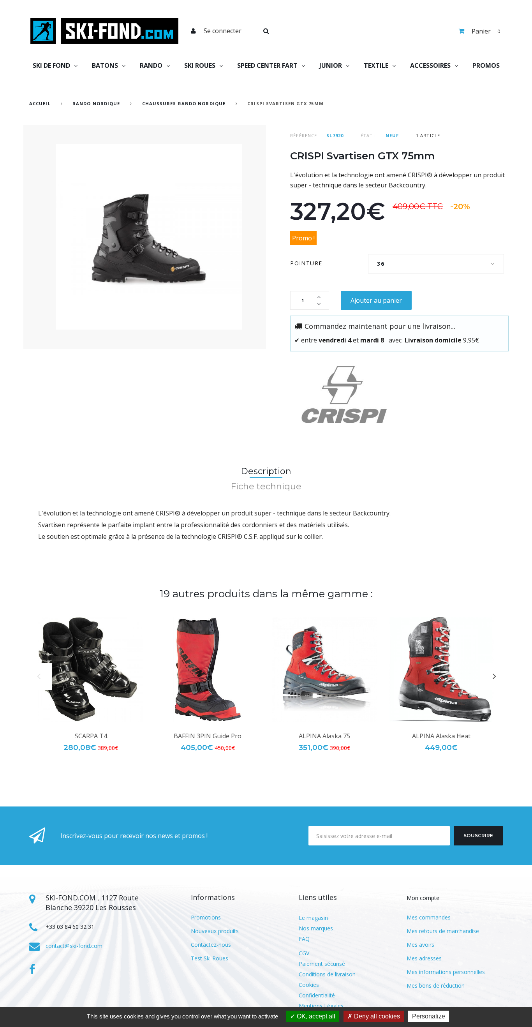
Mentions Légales (321, 1005)
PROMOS (486, 65)
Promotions (206, 917)
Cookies (309, 984)
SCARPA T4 (91, 736)
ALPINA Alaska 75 (324, 736)
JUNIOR (330, 65)
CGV (304, 953)
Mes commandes (429, 917)
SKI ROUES (199, 65)
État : (368, 135)
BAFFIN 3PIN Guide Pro (207, 736)
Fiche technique (266, 486)
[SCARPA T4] (90, 669)
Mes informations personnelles (446, 972)
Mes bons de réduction (436, 985)
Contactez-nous (211, 944)
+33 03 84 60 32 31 (70, 926)
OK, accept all (315, 1016)
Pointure (307, 263)
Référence (303, 135)
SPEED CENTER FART (267, 65)
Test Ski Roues (209, 958)
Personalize (428, 1016)
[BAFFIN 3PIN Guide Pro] (207, 669)
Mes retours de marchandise (443, 931)
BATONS (105, 65)
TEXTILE (376, 65)
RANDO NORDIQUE (96, 103)
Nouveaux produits (215, 931)
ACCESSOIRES (430, 65)
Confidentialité (317, 995)
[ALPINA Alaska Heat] (441, 669)
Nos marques (316, 928)
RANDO (151, 65)
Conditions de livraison (327, 974)
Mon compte (423, 898)
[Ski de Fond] (104, 31)
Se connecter (222, 30)
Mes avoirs (420, 944)
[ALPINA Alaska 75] (324, 669)
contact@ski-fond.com (74, 945)
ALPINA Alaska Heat (441, 736)
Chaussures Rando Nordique (184, 103)
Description (266, 471)
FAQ (304, 938)
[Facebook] (32, 969)
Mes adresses (424, 958)
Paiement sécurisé (322, 963)
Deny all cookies (376, 1016)
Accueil (40, 103)
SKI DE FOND (51, 65)
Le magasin (313, 917)
